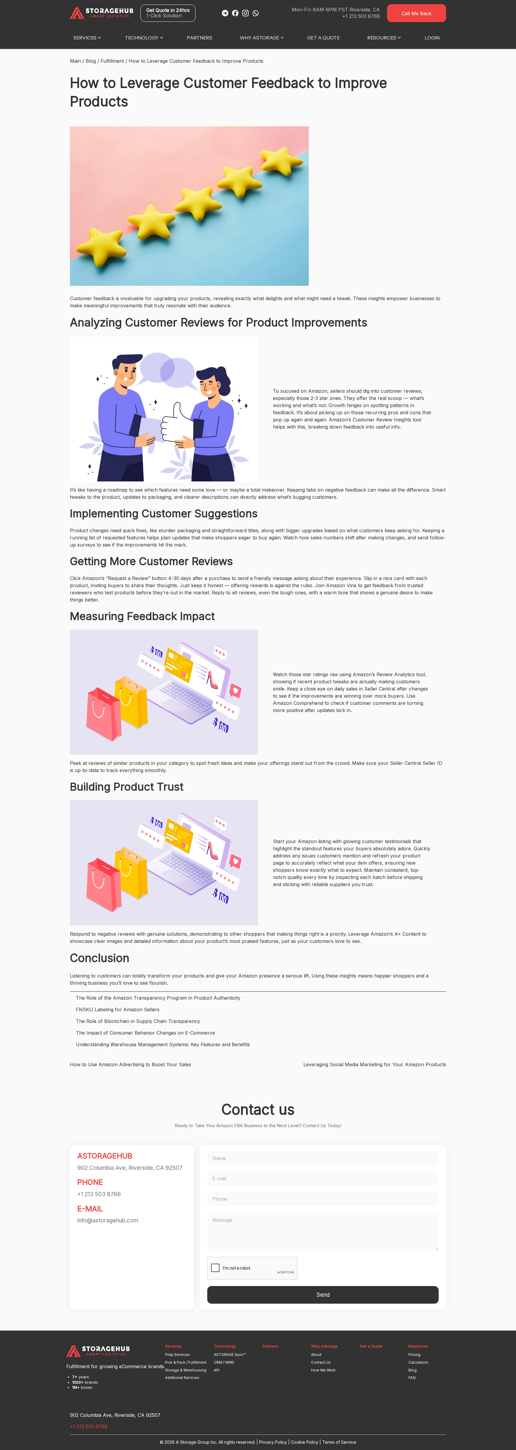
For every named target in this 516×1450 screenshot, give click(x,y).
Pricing (414, 1354)
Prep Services (177, 1354)
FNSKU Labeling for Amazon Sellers (117, 1009)
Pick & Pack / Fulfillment (186, 1362)
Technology (142, 38)
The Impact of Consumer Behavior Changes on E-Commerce (145, 1033)
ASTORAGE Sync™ (229, 1354)
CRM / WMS (224, 1362)
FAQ (412, 1377)
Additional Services (182, 1377)
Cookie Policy (304, 1442)
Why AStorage (259, 38)
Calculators (418, 1362)
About (316, 1354)
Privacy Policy (273, 1442)
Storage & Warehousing (185, 1370)
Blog (91, 61)
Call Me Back (416, 13)
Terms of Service (339, 1442)
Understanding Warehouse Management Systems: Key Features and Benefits (163, 1044)
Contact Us (321, 1362)
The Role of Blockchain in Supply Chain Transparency (138, 1021)
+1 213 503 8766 (361, 16)
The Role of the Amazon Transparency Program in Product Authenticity (158, 998)
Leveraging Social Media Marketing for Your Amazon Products (374, 1064)
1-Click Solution (168, 13)
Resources (381, 38)
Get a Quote (323, 38)
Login (432, 38)
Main (75, 61)
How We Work (323, 1370)
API (216, 1370)
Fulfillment (112, 61)
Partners (199, 38)
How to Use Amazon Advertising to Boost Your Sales (130, 1064)
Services (84, 38)
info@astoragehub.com (107, 1220)
